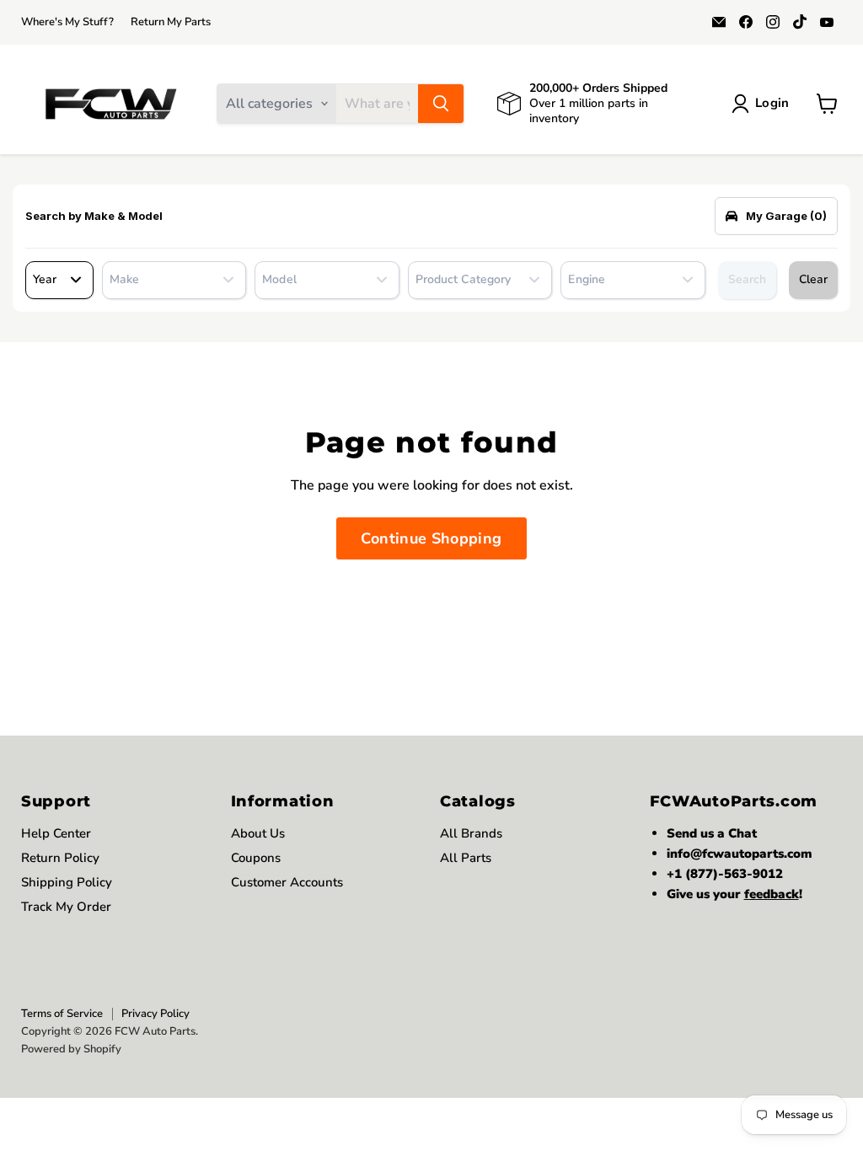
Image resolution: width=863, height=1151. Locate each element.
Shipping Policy (66, 882)
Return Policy (60, 857)
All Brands (471, 833)
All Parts (465, 857)
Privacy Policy (155, 1013)
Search (747, 279)
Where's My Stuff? (67, 22)
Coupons (256, 857)
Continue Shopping (431, 538)
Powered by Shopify (71, 1049)
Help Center (56, 833)
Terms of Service (62, 1013)
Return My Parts (171, 22)
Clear (813, 279)
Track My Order (66, 906)
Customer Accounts (287, 882)
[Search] (441, 103)
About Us (258, 833)
